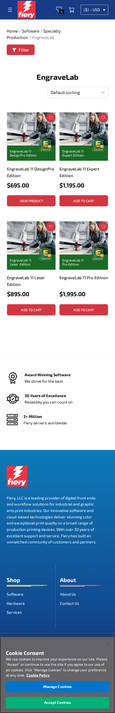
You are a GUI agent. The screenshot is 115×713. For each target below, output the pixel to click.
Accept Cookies (57, 702)
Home (12, 30)
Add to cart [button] (83, 201)
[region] (57, 674)
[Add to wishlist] (51, 117)
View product (31, 201)
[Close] (108, 644)
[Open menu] (10, 9)
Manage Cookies (57, 686)
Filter (24, 49)
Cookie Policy (38, 675)
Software (30, 30)
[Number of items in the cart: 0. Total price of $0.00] (71, 9)
